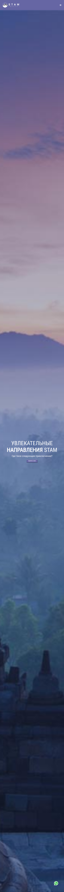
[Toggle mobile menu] (61, 5)
